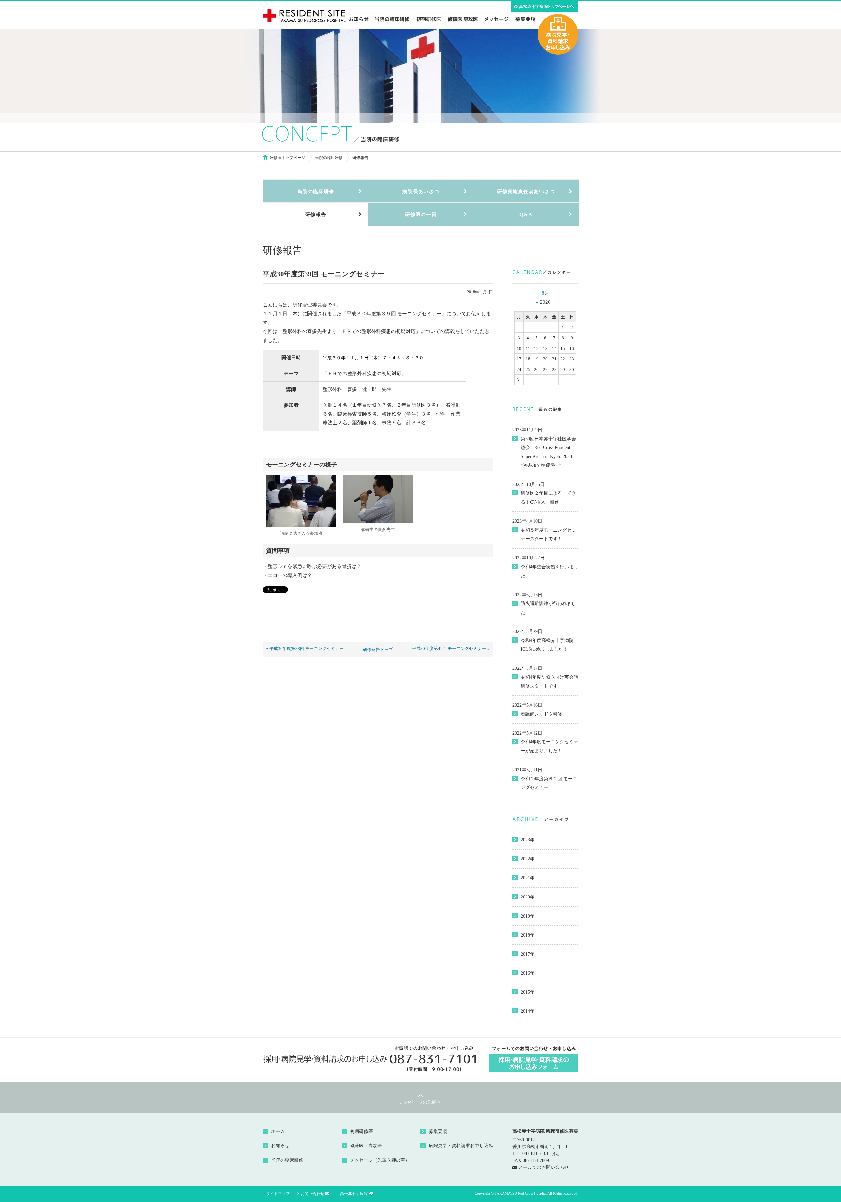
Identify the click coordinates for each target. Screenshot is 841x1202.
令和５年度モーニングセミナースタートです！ (548, 534)
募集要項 (438, 1131)
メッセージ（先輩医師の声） (380, 1160)
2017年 (527, 954)
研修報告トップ (378, 649)
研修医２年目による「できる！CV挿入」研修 (548, 498)
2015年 (527, 992)
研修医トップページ (287, 157)
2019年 (527, 916)
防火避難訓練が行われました (548, 608)
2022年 (527, 858)
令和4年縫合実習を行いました (549, 571)
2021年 (527, 877)
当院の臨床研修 (329, 157)
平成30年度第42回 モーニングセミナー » (450, 648)
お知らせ (280, 1145)
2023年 (527, 839)
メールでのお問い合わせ (543, 1167)
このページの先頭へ (420, 1102)
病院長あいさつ (420, 191)
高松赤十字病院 (354, 1193)
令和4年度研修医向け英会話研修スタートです (549, 682)
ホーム (278, 1131)
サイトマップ (278, 1193)
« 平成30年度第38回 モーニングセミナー (305, 648)
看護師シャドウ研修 (541, 714)
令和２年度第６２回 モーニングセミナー (549, 783)
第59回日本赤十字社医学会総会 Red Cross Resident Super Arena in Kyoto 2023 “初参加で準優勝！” (548, 452)
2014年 (527, 1011)
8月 (545, 293)
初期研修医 (361, 1131)
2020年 (527, 897)
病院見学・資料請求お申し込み (461, 1145)
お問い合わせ (312, 1193)
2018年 (527, 935)
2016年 (527, 973)
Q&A (525, 214)
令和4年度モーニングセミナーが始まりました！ (549, 746)
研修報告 (315, 214)
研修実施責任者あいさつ (526, 191)
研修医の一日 (421, 214)
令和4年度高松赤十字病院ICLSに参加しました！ (547, 645)
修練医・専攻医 (366, 1145)
